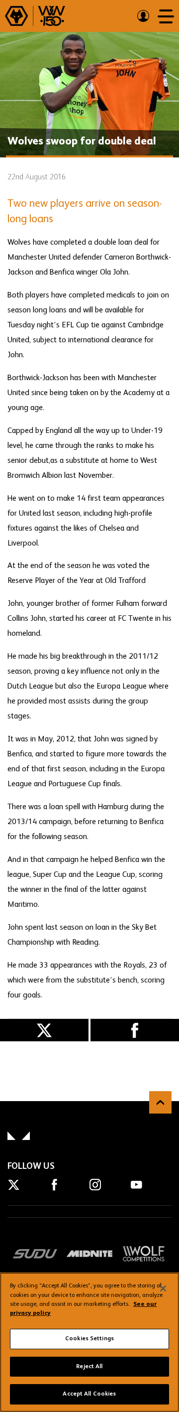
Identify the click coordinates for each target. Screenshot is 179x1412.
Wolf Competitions (144, 1253)
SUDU (35, 1253)
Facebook (134, 1030)
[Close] (163, 1288)
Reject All (89, 1367)
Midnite (89, 1253)
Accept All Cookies (89, 1394)
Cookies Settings (89, 1339)
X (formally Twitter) (44, 1030)
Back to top (160, 1102)
